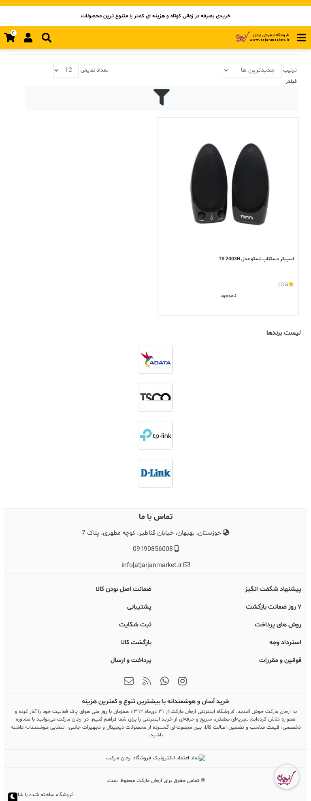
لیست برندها (283, 333)
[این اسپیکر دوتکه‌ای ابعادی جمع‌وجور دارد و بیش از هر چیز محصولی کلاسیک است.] (228, 187)
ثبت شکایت (135, 624)
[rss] (147, 682)
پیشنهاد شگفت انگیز (273, 589)
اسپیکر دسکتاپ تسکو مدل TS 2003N (256, 259)
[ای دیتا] (155, 359)
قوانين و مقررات (280, 660)
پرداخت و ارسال (131, 660)
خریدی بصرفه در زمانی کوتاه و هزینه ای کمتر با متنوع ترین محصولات (155, 16)
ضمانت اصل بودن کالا (123, 589)
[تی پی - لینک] (155, 435)
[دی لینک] (155, 473)
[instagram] (182, 682)
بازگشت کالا (136, 642)
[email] (129, 682)
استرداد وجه (285, 642)
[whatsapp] (164, 682)
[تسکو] (155, 397)
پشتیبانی (139, 607)
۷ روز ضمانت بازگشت (273, 607)
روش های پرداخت (278, 624)
